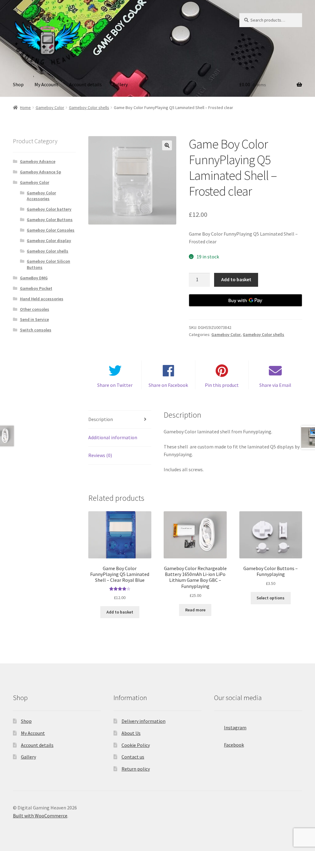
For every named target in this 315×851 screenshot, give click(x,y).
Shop (18, 84)
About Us (131, 733)
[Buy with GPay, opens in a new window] (245, 300)
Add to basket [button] (119, 612)
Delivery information (143, 721)
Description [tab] (100, 419)
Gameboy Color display (49, 240)
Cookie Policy (136, 745)
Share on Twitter (115, 385)
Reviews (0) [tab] (100, 455)
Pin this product (222, 385)
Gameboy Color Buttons (50, 219)
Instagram (235, 727)
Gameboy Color (50, 107)
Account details (85, 84)
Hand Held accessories (41, 299)
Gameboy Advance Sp (40, 172)
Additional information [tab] (112, 437)
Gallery (120, 84)
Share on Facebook (168, 385)
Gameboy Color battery (49, 209)
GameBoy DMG (34, 278)
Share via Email (275, 385)
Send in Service (34, 319)
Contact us (133, 757)
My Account (46, 84)
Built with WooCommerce (40, 816)
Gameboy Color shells (89, 107)
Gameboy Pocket (36, 288)
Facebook (234, 745)
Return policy (136, 769)
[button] (167, 145)
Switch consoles (35, 330)
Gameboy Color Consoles (50, 230)
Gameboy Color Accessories (41, 196)
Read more (195, 610)
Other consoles (34, 309)
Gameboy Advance (37, 161)
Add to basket (236, 279)
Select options (271, 598)
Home (25, 107)
